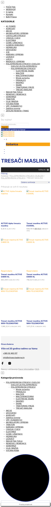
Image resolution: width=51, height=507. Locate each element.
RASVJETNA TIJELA (14, 92)
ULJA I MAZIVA (12, 101)
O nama (9, 12)
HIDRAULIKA (11, 47)
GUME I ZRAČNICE (14, 42)
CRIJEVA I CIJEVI (13, 38)
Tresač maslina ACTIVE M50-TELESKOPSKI (11, 322)
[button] (42, 169)
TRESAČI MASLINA (24, 89)
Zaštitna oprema (13, 108)
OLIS (37, 369)
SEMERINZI (11, 96)
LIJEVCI (9, 59)
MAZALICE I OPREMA (15, 61)
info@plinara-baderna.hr (14, 357)
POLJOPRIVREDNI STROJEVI (23, 68)
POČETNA (10, 7)
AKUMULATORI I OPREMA (17, 33)
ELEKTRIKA (11, 40)
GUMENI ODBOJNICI (15, 45)
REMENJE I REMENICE (16, 94)
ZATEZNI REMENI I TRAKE (17, 110)
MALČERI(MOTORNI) (25, 75)
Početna (4, 176)
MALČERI (20, 73)
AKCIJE (9, 31)
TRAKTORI (10, 99)
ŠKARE (19, 85)
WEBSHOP (11, 9)
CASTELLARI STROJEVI (16, 35)
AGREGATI (10, 28)
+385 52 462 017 (10, 353)
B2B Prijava (11, 17)
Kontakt (9, 14)
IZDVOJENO (11, 49)
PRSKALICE (21, 80)
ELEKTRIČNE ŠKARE (25, 71)
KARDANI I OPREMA (14, 54)
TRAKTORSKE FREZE (25, 87)
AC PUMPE (11, 26)
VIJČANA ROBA (12, 103)
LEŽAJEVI (10, 56)
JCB (7, 52)
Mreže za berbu (23, 78)
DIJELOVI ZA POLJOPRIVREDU (24, 66)
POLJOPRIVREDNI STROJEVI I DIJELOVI (23, 64)
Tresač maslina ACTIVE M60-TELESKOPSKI (37, 322)
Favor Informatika (26, 369)
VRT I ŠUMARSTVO (14, 106)
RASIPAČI (20, 82)
